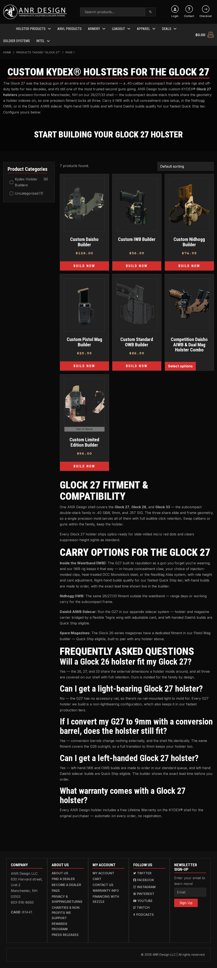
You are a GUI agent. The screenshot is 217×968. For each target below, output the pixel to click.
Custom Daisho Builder (84, 241)
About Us (60, 873)
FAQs (56, 890)
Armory (94, 29)
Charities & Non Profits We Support (65, 913)
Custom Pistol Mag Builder (84, 342)
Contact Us (103, 885)
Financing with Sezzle (106, 899)
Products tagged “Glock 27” (38, 52)
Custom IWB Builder (137, 239)
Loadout (118, 29)
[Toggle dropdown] (49, 28)
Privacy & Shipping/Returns (67, 899)
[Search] (150, 11)
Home (7, 52)
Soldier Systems (16, 41)
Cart (97, 879)
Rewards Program (60, 926)
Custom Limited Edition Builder (84, 442)
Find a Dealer (63, 879)
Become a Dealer (66, 885)
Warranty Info (106, 890)
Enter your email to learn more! (189, 881)
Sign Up (185, 903)
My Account (103, 873)
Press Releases (65, 935)
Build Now (84, 266)
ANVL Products (69, 29)
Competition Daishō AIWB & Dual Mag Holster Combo (189, 344)
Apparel (143, 29)
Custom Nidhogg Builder (189, 241)
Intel (40, 41)
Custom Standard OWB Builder (136, 342)
